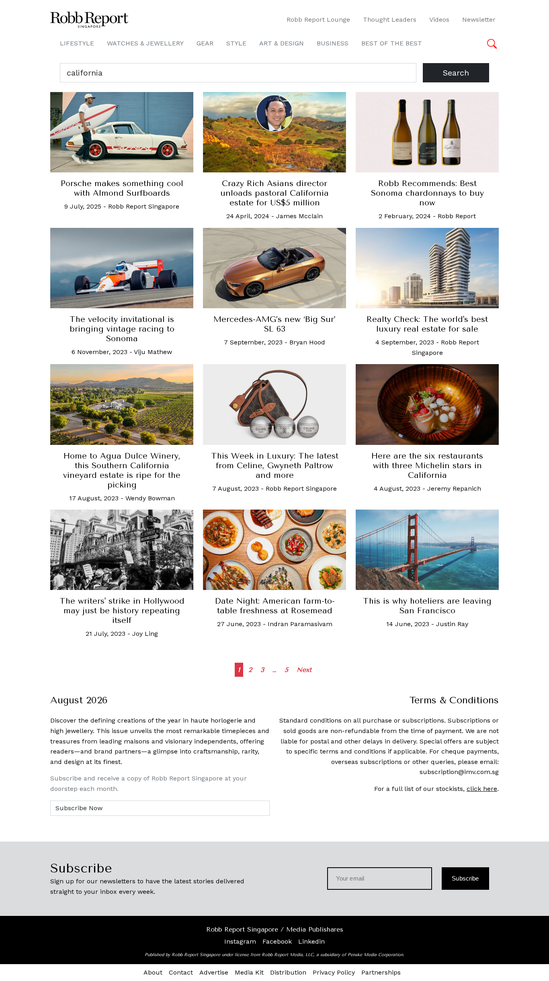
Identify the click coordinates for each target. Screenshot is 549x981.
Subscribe (465, 878)
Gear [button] (205, 43)
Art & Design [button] (281, 43)
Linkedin (311, 941)
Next (304, 670)
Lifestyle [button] (77, 43)
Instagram (240, 941)
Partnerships (381, 972)
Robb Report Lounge (318, 19)
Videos (439, 19)
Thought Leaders (389, 19)
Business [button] (332, 43)
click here (482, 789)
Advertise (213, 972)
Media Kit (249, 972)
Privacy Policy (334, 972)
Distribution (288, 972)
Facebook (277, 941)
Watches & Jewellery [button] (145, 43)
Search (456, 73)
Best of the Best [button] (391, 43)
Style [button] (236, 43)
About (152, 972)
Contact (181, 972)
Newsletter (479, 19)
